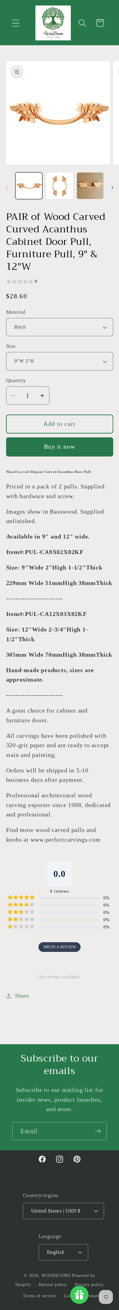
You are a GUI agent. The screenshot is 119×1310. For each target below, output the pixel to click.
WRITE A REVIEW (59, 947)
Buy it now (59, 446)
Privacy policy (89, 1284)
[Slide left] (6, 187)
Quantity (16, 380)
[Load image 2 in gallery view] (59, 186)
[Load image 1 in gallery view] (29, 186)
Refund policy (53, 1284)
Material (16, 312)
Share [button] (22, 996)
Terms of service (39, 1295)
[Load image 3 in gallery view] (90, 186)
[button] (15, 23)
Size (11, 346)
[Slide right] (112, 187)
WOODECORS (56, 1275)
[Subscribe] (97, 1131)
